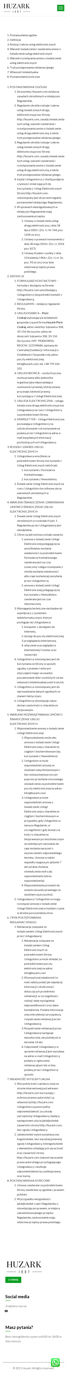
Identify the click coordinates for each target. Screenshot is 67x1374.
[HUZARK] (17, 7)
